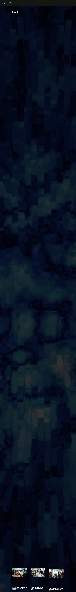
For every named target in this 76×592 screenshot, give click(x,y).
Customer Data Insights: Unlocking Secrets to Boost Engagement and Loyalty (37, 588)
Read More (13, 590)
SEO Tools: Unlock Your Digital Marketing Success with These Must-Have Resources (19, 588)
